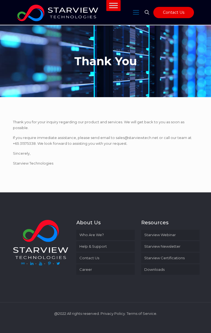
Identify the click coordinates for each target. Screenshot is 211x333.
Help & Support (93, 246)
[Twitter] (58, 263)
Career (85, 269)
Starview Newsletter (162, 246)
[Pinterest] (49, 263)
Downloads (154, 269)
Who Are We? (91, 235)
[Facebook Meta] (23, 263)
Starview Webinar (160, 235)
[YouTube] (40, 263)
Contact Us (173, 12)
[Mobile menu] (136, 12)
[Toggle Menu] (113, 5)
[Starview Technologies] (57, 12)
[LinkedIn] (31, 263)
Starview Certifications (164, 258)
